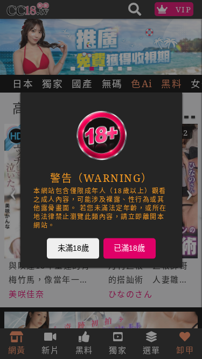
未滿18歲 (72, 247)
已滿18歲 (129, 247)
